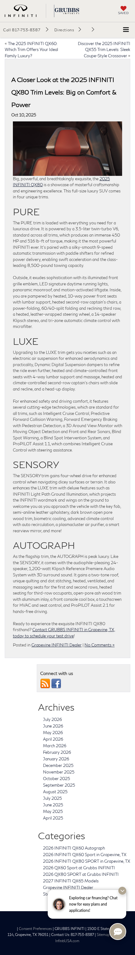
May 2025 (53, 811)
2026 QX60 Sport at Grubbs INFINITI (79, 867)
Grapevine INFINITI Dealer (56, 644)
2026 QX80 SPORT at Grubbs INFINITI (81, 874)
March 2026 (54, 745)
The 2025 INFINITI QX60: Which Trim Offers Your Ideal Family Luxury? (31, 49)
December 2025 (58, 765)
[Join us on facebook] (56, 683)
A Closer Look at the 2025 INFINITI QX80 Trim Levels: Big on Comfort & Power (63, 92)
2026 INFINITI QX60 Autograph (74, 847)
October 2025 (56, 778)
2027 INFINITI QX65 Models (71, 880)
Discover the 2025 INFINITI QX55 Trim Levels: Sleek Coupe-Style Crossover (104, 49)
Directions (64, 30)
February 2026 (57, 752)
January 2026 (56, 758)
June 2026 (53, 725)
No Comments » (99, 644)
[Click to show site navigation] (126, 30)
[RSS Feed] (45, 683)
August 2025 (55, 791)
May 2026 (53, 732)
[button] (25, 30)
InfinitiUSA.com (67, 941)
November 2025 (58, 771)
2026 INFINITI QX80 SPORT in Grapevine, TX (86, 861)
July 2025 (52, 798)
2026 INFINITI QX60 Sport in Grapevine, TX (85, 854)
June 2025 (53, 804)
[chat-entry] (117, 931)
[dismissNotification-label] (122, 891)
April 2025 (53, 817)
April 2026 (53, 739)
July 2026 (52, 719)
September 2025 (59, 785)
